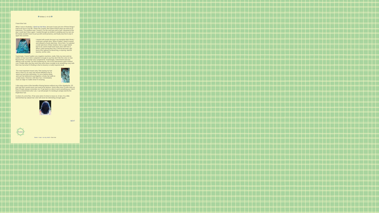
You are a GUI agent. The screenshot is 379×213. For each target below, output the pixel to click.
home (36, 137)
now (40, 137)
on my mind (46, 137)
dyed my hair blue (40, 27)
